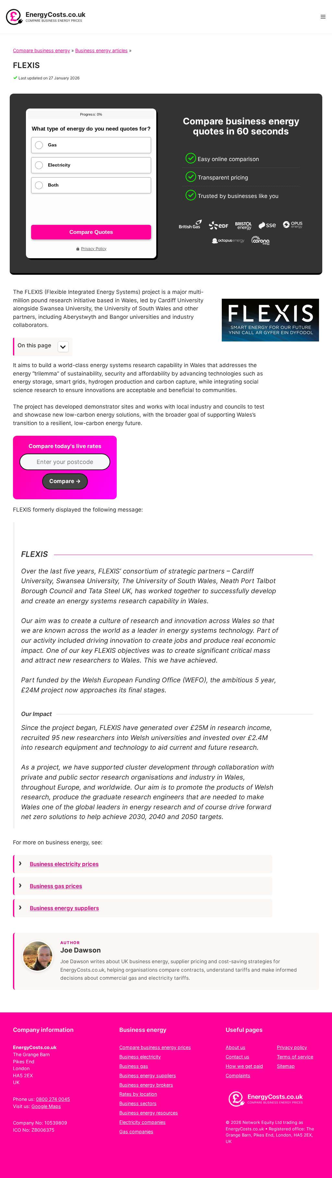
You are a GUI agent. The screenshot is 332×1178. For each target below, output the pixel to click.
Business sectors (138, 1103)
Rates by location (138, 1094)
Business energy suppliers (64, 908)
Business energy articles (101, 50)
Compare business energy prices (155, 1047)
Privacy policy (292, 1047)
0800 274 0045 (53, 1099)
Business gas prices (56, 886)
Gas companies (136, 1131)
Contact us (237, 1056)
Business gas (133, 1066)
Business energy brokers (146, 1085)
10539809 (55, 1123)
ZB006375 (42, 1130)
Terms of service (295, 1056)
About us (235, 1047)
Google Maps (46, 1106)
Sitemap (286, 1066)
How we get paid (244, 1066)
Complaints (238, 1075)
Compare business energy (41, 50)
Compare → (65, 481)
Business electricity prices (64, 864)
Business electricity (140, 1056)
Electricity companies (142, 1122)
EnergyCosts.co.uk (56, 14)
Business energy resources (148, 1112)
